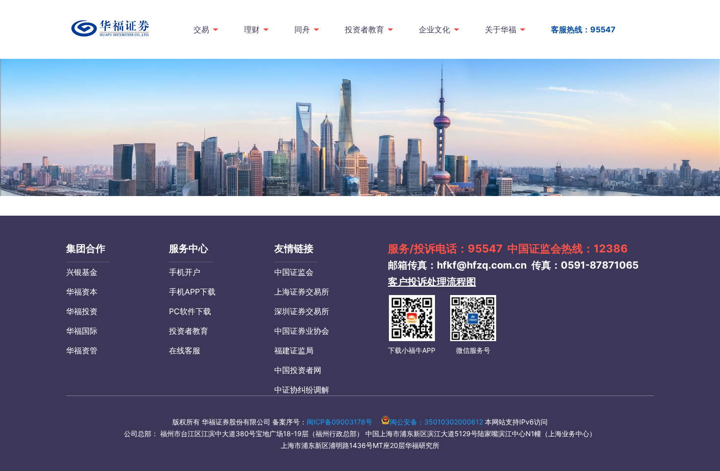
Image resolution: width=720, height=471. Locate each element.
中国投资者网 (297, 370)
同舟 (302, 29)
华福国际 (81, 331)
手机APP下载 (192, 292)
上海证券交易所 (301, 292)
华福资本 (81, 292)
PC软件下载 (190, 311)
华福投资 (81, 311)
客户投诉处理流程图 (432, 282)
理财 (252, 29)
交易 (201, 29)
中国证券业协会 (301, 331)
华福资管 (81, 350)
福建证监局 (293, 350)
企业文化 (434, 29)
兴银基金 (81, 272)
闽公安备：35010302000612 (436, 422)
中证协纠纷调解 (301, 390)
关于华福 (500, 29)
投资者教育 (364, 29)
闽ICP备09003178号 (339, 422)
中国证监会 (293, 272)
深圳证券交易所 (301, 311)
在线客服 (184, 350)
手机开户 (184, 272)
